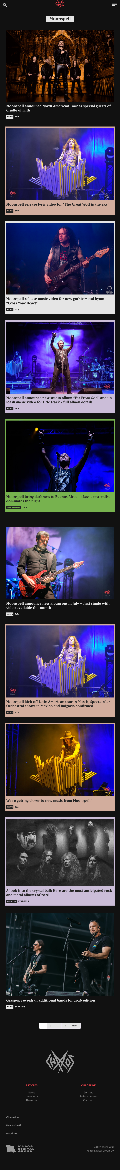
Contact (88, 1100)
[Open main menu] (114, 4)
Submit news (88, 1096)
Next (74, 1025)
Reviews (31, 1100)
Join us (88, 1092)
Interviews (31, 1096)
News (31, 1092)
